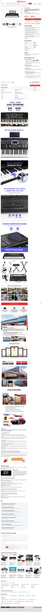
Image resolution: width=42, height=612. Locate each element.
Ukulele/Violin (14, 491)
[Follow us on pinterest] (39, 607)
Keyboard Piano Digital (21, 595)
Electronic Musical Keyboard (29, 601)
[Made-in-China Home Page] (21, 1)
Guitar (6, 490)
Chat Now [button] (37, 21)
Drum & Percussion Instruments (5, 585)
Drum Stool (10, 491)
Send (7, 547)
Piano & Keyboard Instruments (25, 584)
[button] (1, 1)
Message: (4, 540)
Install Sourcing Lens (21, 607)
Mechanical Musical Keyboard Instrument (6, 603)
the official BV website (20, 467)
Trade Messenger (13, 607)
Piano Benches (5, 491)
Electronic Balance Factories (5, 599)
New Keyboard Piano (10, 601)
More (1, 604)
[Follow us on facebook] (34, 607)
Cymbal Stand (12, 587)
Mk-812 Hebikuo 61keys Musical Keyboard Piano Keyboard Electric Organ (37, 576)
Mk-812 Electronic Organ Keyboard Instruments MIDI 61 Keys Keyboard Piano (20, 563)
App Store (3, 607)
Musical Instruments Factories (22, 599)
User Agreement (25, 609)
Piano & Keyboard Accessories (35, 584)
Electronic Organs (28, 595)
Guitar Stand (9, 490)
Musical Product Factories (31, 599)
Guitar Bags (12, 490)
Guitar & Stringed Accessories (14, 584)
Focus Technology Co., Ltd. (15, 609)
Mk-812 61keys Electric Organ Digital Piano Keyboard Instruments (4, 576)
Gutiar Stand (22, 585)
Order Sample (38, 23)
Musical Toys (3, 595)
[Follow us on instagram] (37, 607)
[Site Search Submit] (30, 3)
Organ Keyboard (3, 601)
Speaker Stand (33, 587)
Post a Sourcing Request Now (10, 548)
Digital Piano (20, 490)
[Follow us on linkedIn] (40, 607)
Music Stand (2, 587)
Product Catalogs (12, 582)
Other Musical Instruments (13, 595)
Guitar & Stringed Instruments (4, 584)
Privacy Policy (33, 609)
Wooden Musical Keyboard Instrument (19, 601)
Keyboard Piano (16, 490)
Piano (7, 595)
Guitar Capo (32, 585)
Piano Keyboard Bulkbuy (17, 603)
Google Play (8, 607)
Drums (8, 491)
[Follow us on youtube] (38, 607)
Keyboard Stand (23, 587)
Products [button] (8, 3)
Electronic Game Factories (13, 599)
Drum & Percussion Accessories (15, 585)
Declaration (29, 609)
